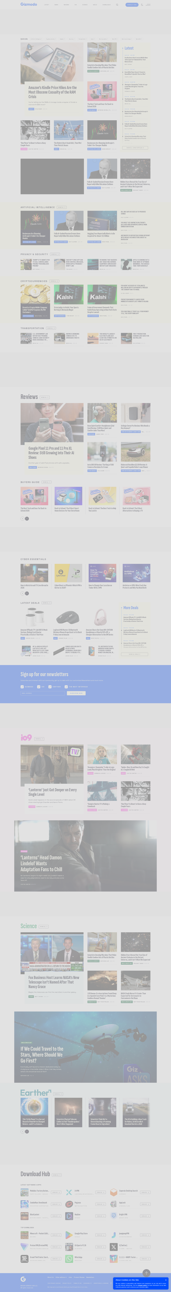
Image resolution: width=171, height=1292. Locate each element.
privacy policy (142, 1285)
